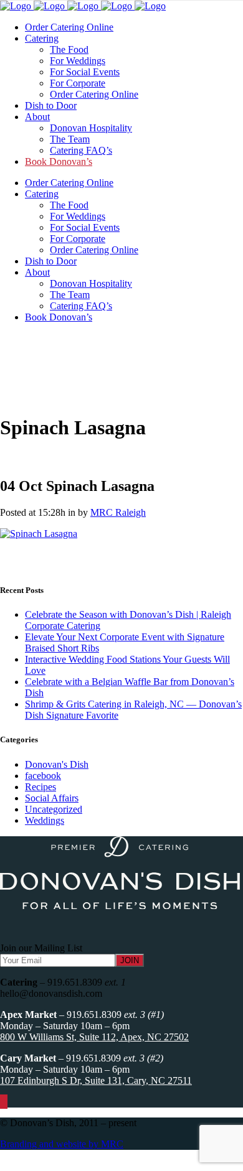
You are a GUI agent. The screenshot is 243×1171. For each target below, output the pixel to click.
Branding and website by (61, 1144)
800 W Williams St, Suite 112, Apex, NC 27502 (94, 1037)
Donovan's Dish (56, 764)
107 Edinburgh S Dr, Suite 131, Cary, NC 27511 (96, 1080)
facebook (43, 775)
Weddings (44, 820)
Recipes (40, 786)
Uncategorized (53, 809)
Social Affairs (52, 798)
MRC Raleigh (118, 512)
